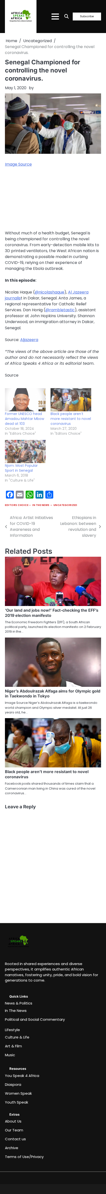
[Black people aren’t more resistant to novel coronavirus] (71, 399)
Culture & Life (17, 1037)
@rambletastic (60, 310)
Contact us (15, 1139)
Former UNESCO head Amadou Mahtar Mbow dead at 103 (24, 418)
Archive (11, 1147)
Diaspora (13, 1084)
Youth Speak (16, 1102)
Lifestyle (12, 1029)
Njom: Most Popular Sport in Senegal (21, 468)
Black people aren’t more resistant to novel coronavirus (71, 418)
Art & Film (13, 1046)
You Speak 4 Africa (22, 1075)
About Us (13, 1121)
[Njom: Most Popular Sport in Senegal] (25, 451)
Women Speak (18, 1093)
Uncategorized (65, 505)
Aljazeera (29, 340)
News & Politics (18, 1003)
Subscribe (87, 16)
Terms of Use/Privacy (24, 1156)
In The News (41, 505)
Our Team (14, 1130)
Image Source (18, 164)
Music (10, 1054)
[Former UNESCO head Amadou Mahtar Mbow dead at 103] (25, 399)
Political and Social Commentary (35, 1019)
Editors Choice (16, 505)
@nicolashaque (49, 292)
